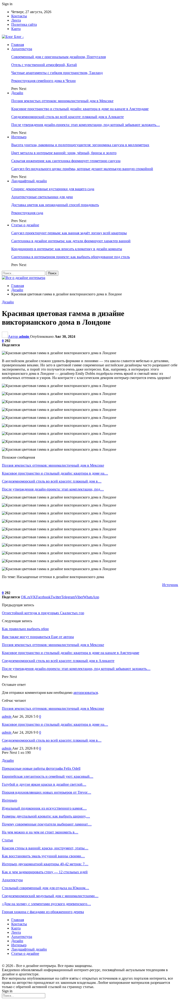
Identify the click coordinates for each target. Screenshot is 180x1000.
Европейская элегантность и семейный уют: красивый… (47, 776)
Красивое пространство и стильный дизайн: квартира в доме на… (55, 724)
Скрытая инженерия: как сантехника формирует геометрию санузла (65, 161)
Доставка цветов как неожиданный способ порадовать (55, 205)
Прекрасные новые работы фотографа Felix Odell (41, 768)
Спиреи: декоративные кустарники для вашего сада (52, 189)
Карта (16, 29)
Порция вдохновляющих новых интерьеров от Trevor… (46, 792)
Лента (16, 20)
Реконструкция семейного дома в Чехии (43, 81)
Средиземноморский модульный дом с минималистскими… (50, 896)
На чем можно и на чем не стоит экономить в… (40, 832)
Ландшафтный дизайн (29, 181)
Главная (17, 45)
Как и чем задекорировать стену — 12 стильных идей (45, 872)
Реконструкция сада (27, 213)
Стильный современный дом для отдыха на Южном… (45, 888)
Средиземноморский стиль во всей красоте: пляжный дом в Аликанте (67, 117)
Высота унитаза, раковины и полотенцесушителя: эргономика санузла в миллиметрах (80, 145)
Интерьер (18, 137)
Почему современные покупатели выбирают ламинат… (47, 824)
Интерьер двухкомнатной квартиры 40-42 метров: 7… (45, 864)
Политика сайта (24, 24)
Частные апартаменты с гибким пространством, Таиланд (57, 73)
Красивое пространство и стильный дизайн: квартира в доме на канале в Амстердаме (80, 109)
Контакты (19, 16)
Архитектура (21, 49)
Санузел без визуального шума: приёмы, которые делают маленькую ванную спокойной (82, 169)
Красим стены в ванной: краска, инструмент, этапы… (45, 848)
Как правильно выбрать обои (25, 629)
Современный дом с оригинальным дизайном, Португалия (58, 57)
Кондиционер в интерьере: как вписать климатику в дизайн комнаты (66, 249)
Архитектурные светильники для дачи (42, 197)
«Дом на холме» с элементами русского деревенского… (46, 904)
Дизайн (17, 93)
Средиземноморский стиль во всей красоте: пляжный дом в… (51, 740)
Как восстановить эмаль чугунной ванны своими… (43, 856)
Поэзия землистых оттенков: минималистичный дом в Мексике (62, 101)
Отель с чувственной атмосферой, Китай (44, 65)
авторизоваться (85, 693)
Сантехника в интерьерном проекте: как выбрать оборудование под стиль (70, 257)
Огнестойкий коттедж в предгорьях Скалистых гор (43, 613)
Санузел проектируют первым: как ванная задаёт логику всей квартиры (69, 233)
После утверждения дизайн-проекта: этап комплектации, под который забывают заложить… (85, 125)
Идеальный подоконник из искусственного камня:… (44, 808)
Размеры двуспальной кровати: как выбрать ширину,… (46, 816)
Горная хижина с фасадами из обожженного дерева (43, 912)
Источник (170, 585)
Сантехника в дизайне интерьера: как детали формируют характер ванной (71, 241)
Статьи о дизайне (25, 225)
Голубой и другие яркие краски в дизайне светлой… (44, 784)
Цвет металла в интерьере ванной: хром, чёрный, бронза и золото (63, 153)
